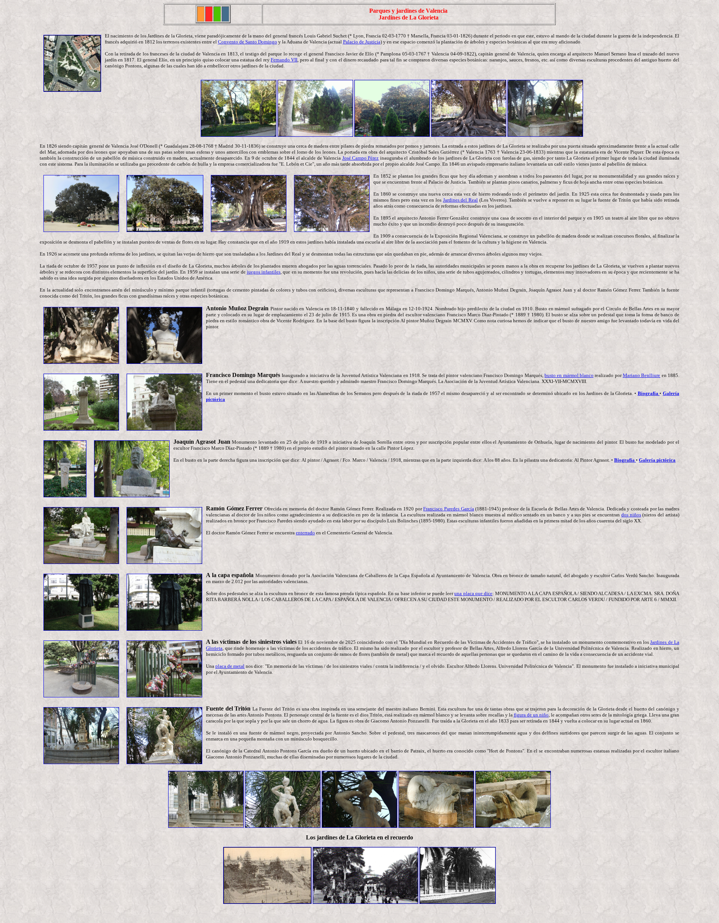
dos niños (631, 515)
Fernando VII (284, 60)
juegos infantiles (263, 272)
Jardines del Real (460, 200)
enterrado (305, 533)
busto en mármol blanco (569, 375)
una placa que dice (473, 593)
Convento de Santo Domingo (247, 42)
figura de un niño (531, 715)
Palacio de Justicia (361, 42)
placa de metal (230, 666)
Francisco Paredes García (448, 509)
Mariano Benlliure (641, 375)
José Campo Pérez (360, 158)
